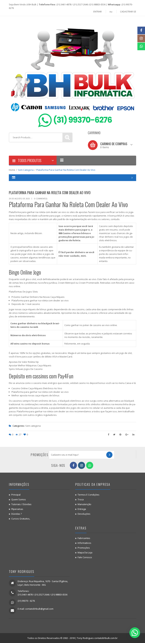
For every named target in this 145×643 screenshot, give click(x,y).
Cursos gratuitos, (20, 518)
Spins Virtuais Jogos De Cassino (26, 369)
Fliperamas (17, 509)
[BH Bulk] (72, 74)
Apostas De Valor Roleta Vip (24, 361)
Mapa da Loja (85, 552)
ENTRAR (97, 11)
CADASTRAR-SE (128, 11)
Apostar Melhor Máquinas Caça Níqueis (30, 365)
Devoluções (84, 513)
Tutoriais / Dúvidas (21, 504)
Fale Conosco (85, 557)
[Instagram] (141, 38)
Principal (16, 494)
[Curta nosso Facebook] (141, 30)
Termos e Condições (88, 494)
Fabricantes (84, 538)
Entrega (82, 509)
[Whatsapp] (141, 46)
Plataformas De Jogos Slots (23, 291)
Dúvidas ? (16, 513)
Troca (81, 499)
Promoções (84, 547)
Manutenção (84, 504)
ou (110, 11)
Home (12, 169)
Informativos (84, 543)
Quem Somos (18, 499)
